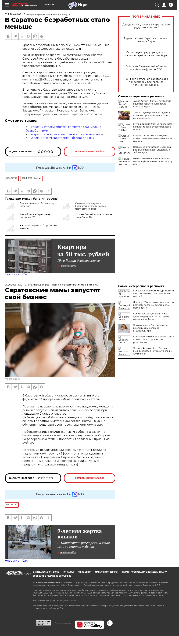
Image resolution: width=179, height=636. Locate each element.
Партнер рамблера (63, 623)
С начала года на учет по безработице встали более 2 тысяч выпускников (90, 206)
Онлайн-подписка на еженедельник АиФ (144, 572)
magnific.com (12, 378)
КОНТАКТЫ (68, 572)
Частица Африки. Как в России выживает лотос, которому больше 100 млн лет (152, 351)
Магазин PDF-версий (106, 572)
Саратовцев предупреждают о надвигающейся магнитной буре (146, 54)
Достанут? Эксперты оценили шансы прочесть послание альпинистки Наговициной (153, 305)
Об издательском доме (46, 572)
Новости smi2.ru (16, 274)
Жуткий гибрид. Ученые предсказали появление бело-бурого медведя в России (153, 127)
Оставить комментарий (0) (89, 151)
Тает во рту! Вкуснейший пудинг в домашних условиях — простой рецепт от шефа (151, 115)
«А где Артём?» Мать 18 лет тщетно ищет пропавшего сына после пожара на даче (152, 104)
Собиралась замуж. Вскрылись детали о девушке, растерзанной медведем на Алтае (151, 316)
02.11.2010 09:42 (13, 14)
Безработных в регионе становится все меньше (65, 134)
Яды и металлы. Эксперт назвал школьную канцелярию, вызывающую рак (150, 328)
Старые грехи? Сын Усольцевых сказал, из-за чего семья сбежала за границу (152, 138)
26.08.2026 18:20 (13, 284)
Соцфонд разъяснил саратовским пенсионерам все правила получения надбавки (146, 82)
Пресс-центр (84, 572)
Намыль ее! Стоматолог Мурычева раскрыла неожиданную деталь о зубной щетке (152, 150)
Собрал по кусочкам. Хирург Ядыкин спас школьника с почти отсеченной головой (153, 293)
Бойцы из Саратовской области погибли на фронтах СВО (146, 68)
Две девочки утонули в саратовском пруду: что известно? (146, 26)
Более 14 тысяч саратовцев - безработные (61, 138)
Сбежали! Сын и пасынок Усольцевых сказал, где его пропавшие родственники (153, 339)
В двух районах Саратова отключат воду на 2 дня (146, 40)
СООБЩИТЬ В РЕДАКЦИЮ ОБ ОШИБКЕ (52, 576)
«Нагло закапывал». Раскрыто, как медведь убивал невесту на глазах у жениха (152, 161)
